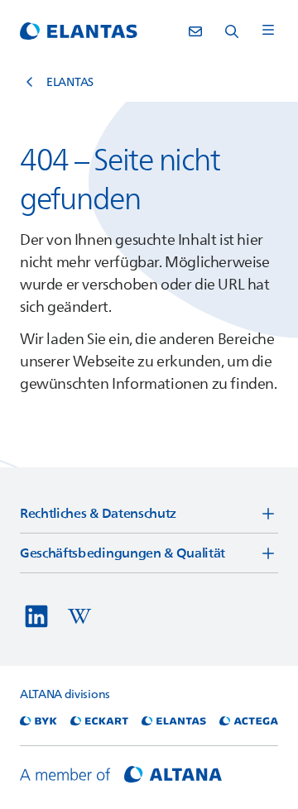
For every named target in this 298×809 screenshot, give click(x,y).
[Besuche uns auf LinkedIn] (36, 616)
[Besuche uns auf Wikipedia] (79, 616)
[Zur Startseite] (78, 31)
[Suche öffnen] (232, 31)
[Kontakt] (195, 31)
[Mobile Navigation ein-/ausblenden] (268, 31)
